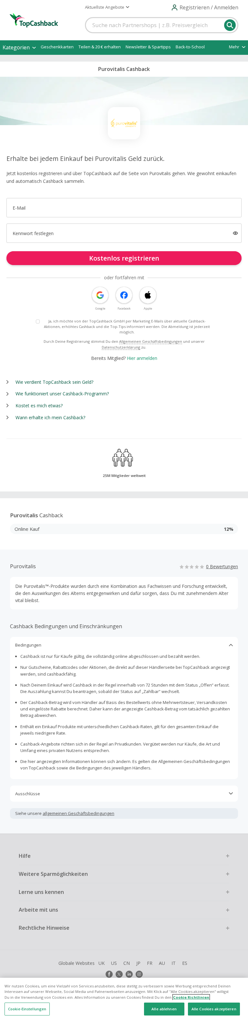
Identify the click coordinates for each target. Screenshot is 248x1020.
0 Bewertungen (222, 566)
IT (173, 963)
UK (101, 963)
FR (149, 963)
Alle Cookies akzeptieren (213, 1008)
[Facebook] (109, 974)
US (114, 963)
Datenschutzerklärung (121, 347)
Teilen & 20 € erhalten (99, 47)
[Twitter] (119, 974)
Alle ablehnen (163, 1008)
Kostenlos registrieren (124, 258)
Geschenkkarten (57, 47)
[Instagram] (139, 974)
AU (162, 963)
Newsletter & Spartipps (148, 47)
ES (184, 963)
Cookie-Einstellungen (27, 1008)
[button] (107, 7)
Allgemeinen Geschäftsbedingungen (150, 341)
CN (126, 963)
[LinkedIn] (129, 974)
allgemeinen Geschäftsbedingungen (78, 813)
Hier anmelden (142, 358)
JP (138, 963)
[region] (124, 999)
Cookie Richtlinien (191, 997)
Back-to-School (190, 47)
